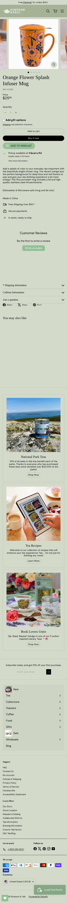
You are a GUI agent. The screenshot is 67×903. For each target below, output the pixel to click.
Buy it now (33, 138)
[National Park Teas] (33, 425)
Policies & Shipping (12, 779)
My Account (8, 775)
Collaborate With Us (12, 818)
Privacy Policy (9, 782)
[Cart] (55, 11)
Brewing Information (12, 825)
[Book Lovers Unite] (33, 600)
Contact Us (8, 771)
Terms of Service (11, 786)
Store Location (10, 810)
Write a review (33, 248)
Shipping (7, 124)
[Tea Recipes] (33, 514)
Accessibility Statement (14, 794)
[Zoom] (54, 64)
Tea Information (10, 822)
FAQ (5, 767)
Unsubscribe (9, 790)
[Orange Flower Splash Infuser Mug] (20, 348)
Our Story (7, 806)
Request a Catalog (11, 814)
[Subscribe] (48, 672)
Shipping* (27, 2)
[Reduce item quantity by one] (5, 112)
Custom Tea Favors (12, 829)
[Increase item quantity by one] (16, 112)
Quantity (7, 107)
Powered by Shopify (38, 896)
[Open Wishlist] (5, 898)
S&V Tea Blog (9, 833)
